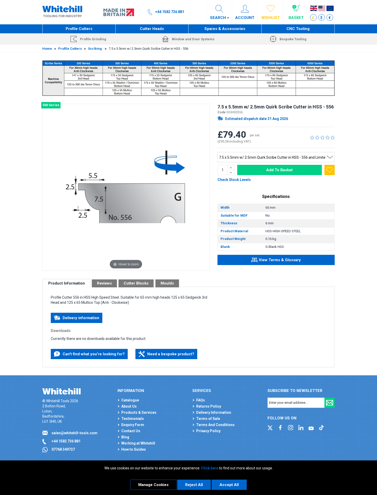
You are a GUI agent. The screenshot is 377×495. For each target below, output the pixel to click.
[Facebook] (280, 427)
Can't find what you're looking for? (94, 354)
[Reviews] (322, 137)
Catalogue (130, 400)
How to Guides (133, 449)
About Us (129, 406)
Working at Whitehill (138, 443)
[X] (270, 427)
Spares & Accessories (224, 28)
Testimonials (132, 419)
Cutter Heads (152, 28)
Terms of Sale (208, 419)
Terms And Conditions (215, 425)
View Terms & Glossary (280, 260)
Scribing (95, 48)
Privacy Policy (208, 431)
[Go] (329, 403)
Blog (125, 437)
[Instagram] (290, 427)
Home (47, 48)
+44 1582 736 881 (66, 441)
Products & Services (138, 412)
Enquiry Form (132, 425)
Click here (209, 468)
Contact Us (130, 431)
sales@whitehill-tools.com (74, 433)
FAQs (200, 400)
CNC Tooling (298, 28)
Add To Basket (279, 170)
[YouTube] (311, 427)
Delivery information (81, 318)
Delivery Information (213, 412)
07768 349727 (63, 449)
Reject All (194, 484)
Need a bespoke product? (170, 354)
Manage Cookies (153, 484)
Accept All (229, 484)
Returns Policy (208, 406)
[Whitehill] (62, 9)
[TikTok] (321, 427)
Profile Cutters (79, 28)
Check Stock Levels (234, 180)
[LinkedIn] (300, 427)
